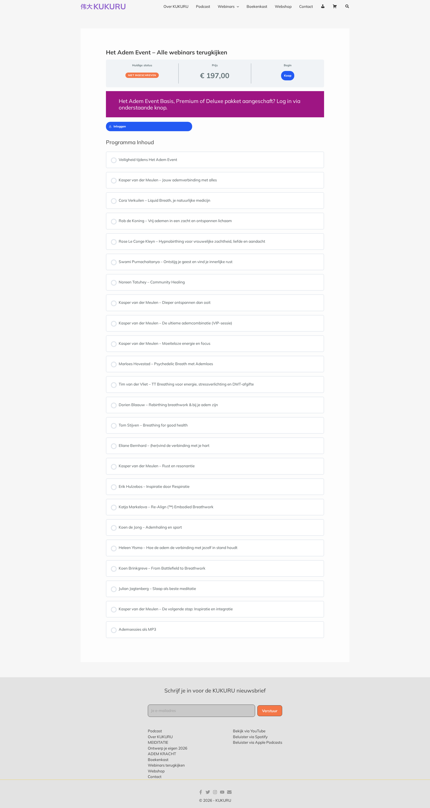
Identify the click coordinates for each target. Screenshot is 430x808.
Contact (154, 776)
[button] (236, 6)
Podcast (155, 731)
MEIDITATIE (158, 742)
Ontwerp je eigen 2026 (167, 748)
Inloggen (120, 126)
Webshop (156, 771)
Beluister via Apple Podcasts (257, 742)
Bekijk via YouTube (249, 731)
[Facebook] (200, 792)
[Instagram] (215, 792)
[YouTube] (222, 792)
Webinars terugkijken (166, 765)
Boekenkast (158, 759)
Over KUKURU (160, 736)
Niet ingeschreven (142, 75)
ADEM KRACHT (162, 753)
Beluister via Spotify (250, 736)
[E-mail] (229, 792)
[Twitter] (208, 792)
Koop (287, 75)
